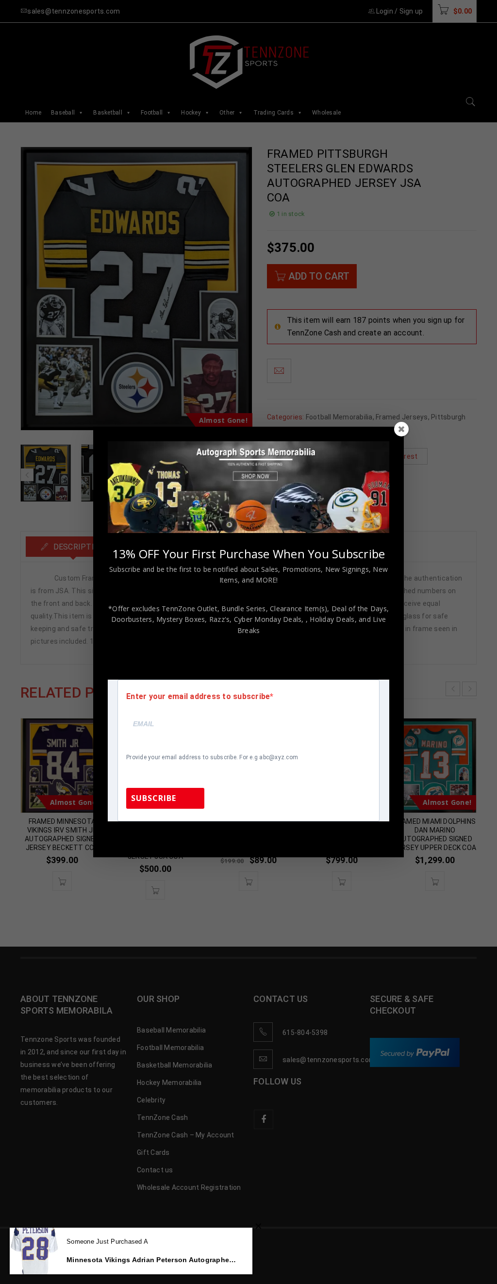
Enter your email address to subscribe (198, 696)
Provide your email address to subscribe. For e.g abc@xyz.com (212, 757)
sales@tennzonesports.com (313, 834)
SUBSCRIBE (153, 798)
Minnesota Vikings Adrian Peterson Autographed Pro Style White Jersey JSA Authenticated (152, 1260)
